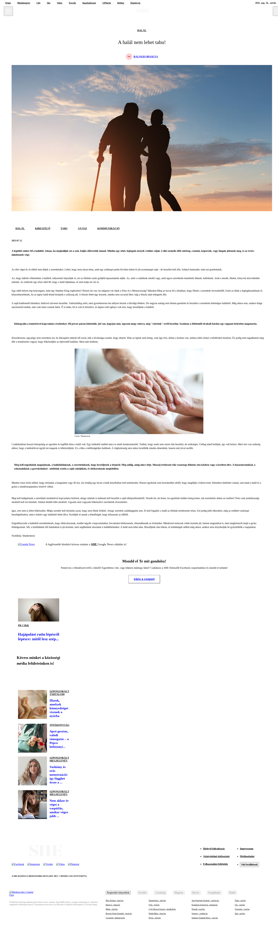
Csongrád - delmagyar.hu (115, 918)
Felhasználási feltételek (215, 864)
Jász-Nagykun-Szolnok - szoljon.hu (205, 900)
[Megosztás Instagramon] (44, 676)
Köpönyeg (135, 3)
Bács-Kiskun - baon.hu (114, 900)
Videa (59, 3)
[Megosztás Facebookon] (255, 241)
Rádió (232, 892)
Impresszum (246, 848)
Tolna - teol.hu (240, 900)
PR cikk (23, 625)
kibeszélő (42, 228)
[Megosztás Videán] (65, 676)
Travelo (72, 3)
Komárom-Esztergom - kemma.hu (205, 905)
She (48, 3)
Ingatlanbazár (89, 3)
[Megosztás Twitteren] (263, 241)
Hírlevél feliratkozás (214, 848)
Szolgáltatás (214, 892)
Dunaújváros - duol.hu (157, 900)
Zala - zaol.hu (240, 913)
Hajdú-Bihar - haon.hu (157, 913)
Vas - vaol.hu (240, 905)
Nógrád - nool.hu (198, 909)
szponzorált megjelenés (59, 759)
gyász (82, 228)
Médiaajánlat (247, 856)
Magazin (178, 892)
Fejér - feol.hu (154, 905)
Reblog (120, 3)
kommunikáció (108, 228)
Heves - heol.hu (155, 918)
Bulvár (195, 892)
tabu (64, 228)
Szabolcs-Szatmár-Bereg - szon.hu (205, 918)
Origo (8, 3)
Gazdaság (160, 892)
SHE (94, 544)
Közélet (142, 892)
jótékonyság (59, 725)
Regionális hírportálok (118, 892)
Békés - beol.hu (112, 909)
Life (38, 3)
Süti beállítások (249, 864)
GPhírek (106, 3)
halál (142, 30)
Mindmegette (23, 3)
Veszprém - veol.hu (242, 909)
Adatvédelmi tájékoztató (216, 856)
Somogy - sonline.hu (200, 913)
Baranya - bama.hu (113, 905)
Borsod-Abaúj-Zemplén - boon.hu (119, 913)
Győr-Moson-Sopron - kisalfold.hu (162, 909)
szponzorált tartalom (59, 693)
